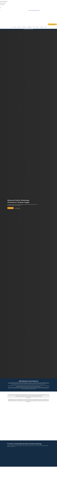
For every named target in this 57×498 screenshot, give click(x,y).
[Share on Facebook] (28, 6)
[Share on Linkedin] (28, 8)
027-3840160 (2, 4)
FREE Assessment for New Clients (28, 29)
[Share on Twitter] (28, 7)
